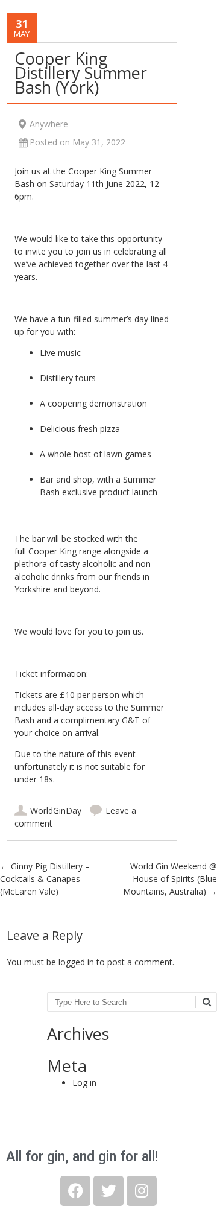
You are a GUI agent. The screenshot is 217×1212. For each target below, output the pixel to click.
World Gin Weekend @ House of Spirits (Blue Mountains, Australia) (170, 878)
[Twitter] (108, 1191)
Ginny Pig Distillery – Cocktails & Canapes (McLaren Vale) (45, 878)
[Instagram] (142, 1191)
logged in (76, 962)
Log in (84, 1082)
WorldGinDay (55, 810)
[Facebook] (75, 1191)
